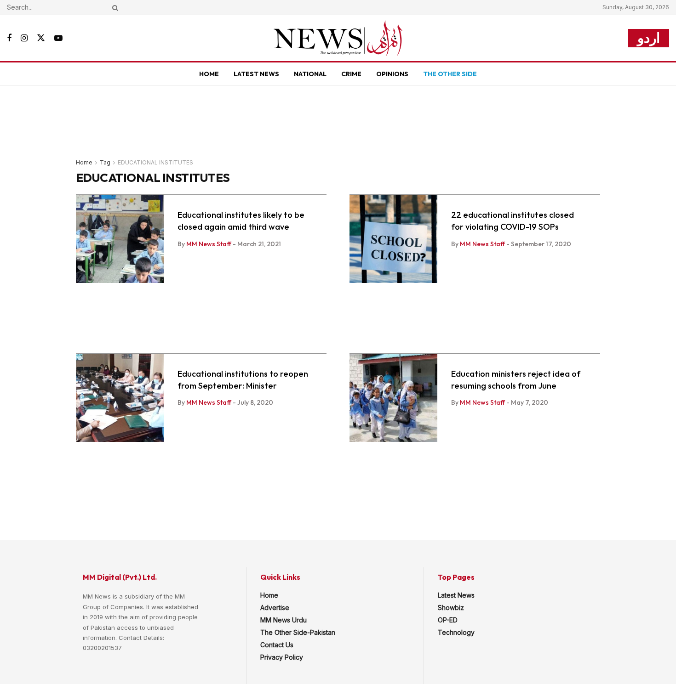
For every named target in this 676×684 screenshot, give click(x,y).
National (310, 74)
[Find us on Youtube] (58, 38)
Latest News (256, 74)
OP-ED (448, 620)
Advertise (274, 607)
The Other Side (450, 74)
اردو (648, 37)
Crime (351, 74)
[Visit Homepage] (338, 38)
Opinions (392, 74)
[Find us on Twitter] (41, 38)
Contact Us (276, 645)
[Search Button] (114, 7)
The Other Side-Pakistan (297, 632)
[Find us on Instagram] (24, 38)
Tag (105, 162)
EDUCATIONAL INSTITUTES (155, 162)
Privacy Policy (281, 657)
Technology (456, 632)
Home (209, 74)
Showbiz (451, 607)
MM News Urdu (283, 620)
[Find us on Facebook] (9, 38)
